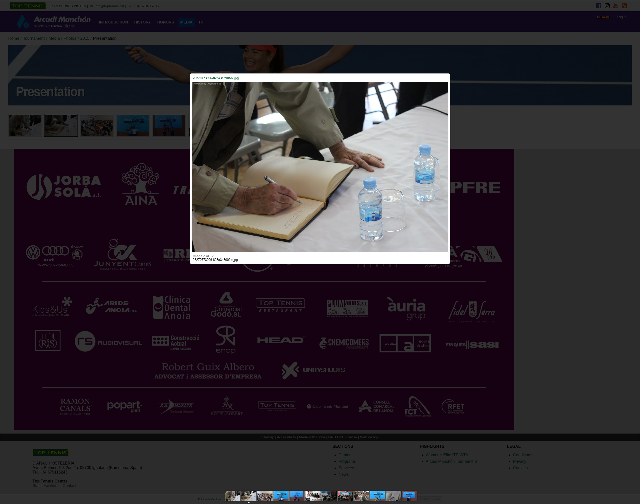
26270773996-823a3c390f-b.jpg (216, 78)
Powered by (207, 83)
